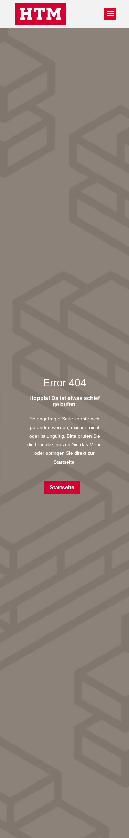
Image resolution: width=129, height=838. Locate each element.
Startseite (62, 487)
